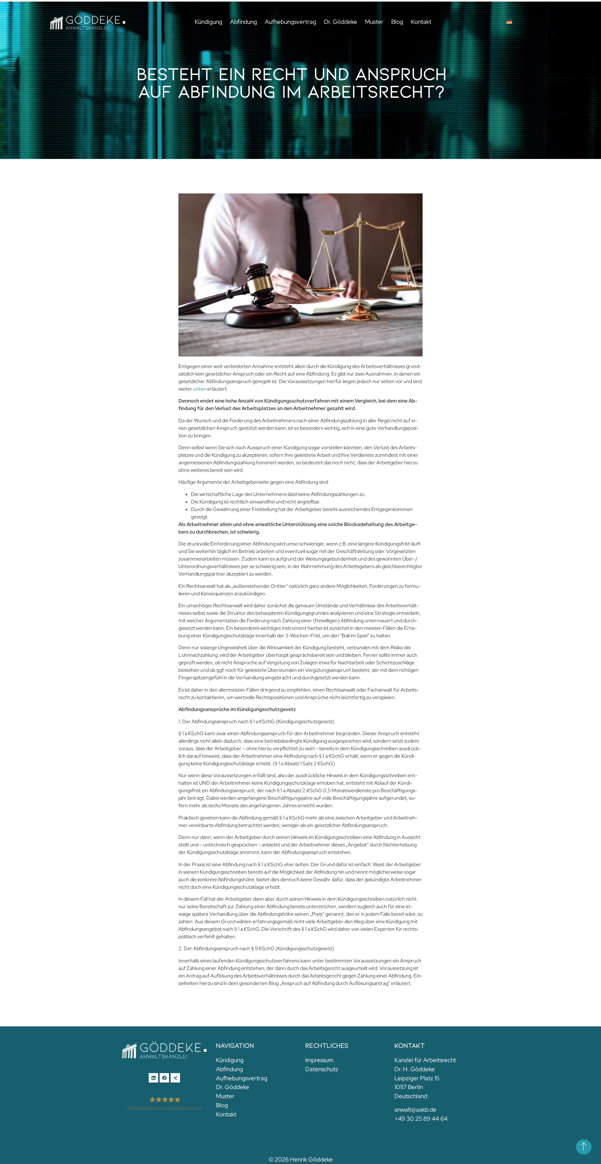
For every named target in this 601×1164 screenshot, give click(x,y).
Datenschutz (321, 1069)
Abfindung (243, 22)
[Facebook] (164, 1077)
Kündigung (208, 22)
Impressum (319, 1060)
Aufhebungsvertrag (290, 22)
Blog (397, 22)
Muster (374, 22)
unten (199, 389)
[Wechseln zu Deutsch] (509, 21)
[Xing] (175, 1077)
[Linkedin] (153, 1077)
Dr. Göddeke (340, 22)
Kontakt (421, 22)
